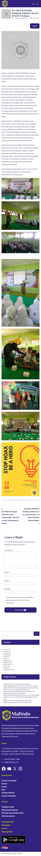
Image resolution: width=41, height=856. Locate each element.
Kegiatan (5, 651)
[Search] (36, 634)
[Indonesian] (6, 847)
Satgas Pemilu (7, 662)
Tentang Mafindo (7, 793)
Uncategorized (7, 669)
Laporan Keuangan (8, 796)
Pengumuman (7, 664)
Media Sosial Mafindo (9, 810)
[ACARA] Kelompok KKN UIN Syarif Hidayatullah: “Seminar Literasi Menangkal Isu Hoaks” (10, 517)
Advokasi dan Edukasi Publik (12, 813)
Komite (4, 783)
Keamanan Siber (7, 822)
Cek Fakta (6, 653)
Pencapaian (5, 825)
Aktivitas (5, 649)
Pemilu (5, 658)
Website (7, 589)
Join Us (4, 828)
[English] (3, 847)
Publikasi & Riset (7, 807)
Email (7, 581)
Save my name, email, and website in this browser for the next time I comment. (20, 600)
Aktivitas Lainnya (8, 816)
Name (7, 572)
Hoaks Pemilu (7, 660)
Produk (4, 787)
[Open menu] (37, 4)
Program (5, 656)
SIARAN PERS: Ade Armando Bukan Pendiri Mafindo (16, 684)
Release (5, 667)
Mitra (3, 790)
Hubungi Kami (7, 832)
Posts (4, 666)
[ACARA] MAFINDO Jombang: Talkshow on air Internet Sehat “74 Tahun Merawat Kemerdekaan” (30, 515)
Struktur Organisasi (8, 780)
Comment (9, 550)
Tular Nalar (6, 655)
